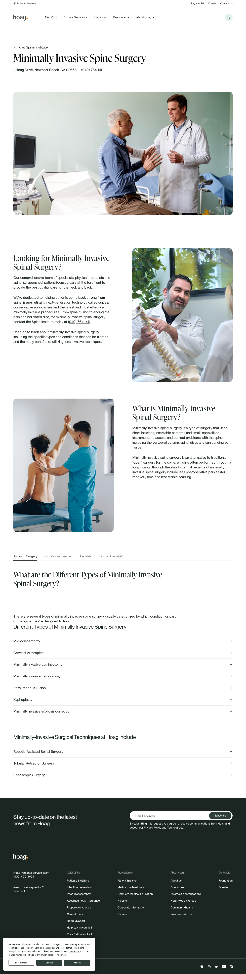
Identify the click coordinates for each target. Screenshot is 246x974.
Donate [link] (212, 3)
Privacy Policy (152, 827)
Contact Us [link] (226, 3)
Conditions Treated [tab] (58, 556)
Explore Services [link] (74, 17)
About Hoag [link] (143, 17)
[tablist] (123, 557)
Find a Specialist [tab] (110, 556)
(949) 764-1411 (92, 70)
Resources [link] (120, 17)
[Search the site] (229, 17)
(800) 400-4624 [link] (23, 876)
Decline (49, 963)
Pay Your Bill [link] (197, 3)
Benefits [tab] (85, 556)
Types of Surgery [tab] (25, 556)
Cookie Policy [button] (75, 951)
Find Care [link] (51, 17)
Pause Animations (26, 3)
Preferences (21, 963)
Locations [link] (100, 17)
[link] (20, 18)
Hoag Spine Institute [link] (32, 47)
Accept (77, 963)
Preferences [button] (61, 955)
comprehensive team (36, 278)
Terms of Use (175, 827)
